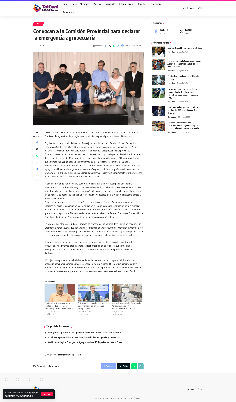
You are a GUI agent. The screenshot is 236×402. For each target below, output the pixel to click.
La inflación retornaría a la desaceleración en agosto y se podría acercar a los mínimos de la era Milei (183, 125)
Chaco (38, 24)
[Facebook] (164, 31)
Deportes (171, 52)
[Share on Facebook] (105, 46)
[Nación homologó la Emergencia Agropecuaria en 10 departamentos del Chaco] (127, 293)
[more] (179, 8)
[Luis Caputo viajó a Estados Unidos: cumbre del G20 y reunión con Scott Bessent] (158, 111)
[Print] (122, 46)
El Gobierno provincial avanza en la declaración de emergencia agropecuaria (92, 306)
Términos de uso (25, 395)
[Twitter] (190, 31)
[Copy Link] (118, 46)
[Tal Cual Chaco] (45, 8)
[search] (186, 8)
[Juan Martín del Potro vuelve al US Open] (158, 52)
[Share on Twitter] (110, 46)
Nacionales (171, 117)
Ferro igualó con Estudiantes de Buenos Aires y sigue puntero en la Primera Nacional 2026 (184, 64)
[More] (127, 46)
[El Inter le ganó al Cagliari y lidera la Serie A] (158, 80)
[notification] (182, 8)
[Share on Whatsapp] (114, 46)
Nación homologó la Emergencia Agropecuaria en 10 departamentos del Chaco (126, 306)
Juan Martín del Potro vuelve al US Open (184, 48)
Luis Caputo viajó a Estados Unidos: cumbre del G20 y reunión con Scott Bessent (183, 110)
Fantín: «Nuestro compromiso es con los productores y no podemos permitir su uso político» (60, 306)
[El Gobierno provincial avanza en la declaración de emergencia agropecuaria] (93, 293)
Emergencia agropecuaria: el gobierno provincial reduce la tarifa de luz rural (84, 332)
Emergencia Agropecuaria (69, 355)
